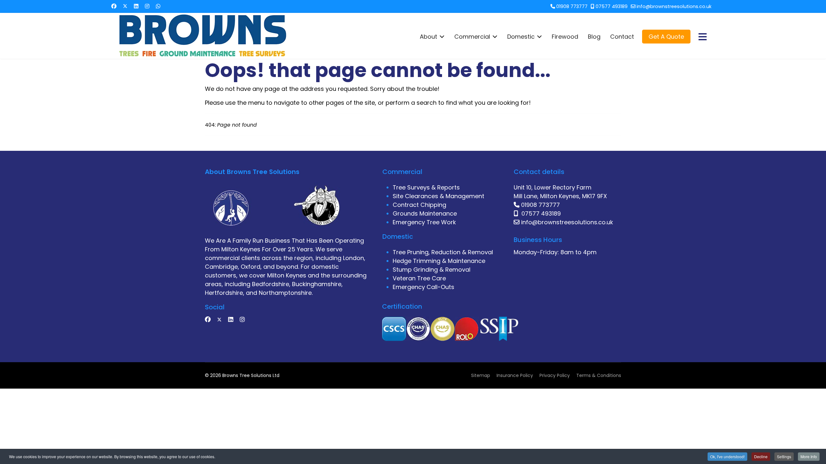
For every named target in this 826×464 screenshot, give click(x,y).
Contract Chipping (419, 205)
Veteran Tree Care (419, 278)
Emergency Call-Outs (423, 287)
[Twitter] (125, 6)
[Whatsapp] (158, 6)
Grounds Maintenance (425, 213)
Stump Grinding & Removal (431, 270)
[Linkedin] (136, 6)
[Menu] (703, 37)
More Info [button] (809, 456)
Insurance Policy (515, 375)
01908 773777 (572, 6)
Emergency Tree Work (424, 222)
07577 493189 (612, 6)
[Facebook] (113, 6)
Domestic (521, 37)
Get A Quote (666, 37)
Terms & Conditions (598, 375)
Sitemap (480, 375)
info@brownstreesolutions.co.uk (674, 6)
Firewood (565, 37)
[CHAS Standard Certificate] (418, 328)
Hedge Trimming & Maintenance (439, 261)
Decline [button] (761, 456)
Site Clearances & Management (438, 196)
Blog (594, 37)
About (428, 37)
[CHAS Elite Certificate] (442, 328)
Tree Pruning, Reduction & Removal (443, 252)
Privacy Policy (554, 375)
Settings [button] (784, 456)
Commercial (472, 37)
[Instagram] (147, 6)
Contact (622, 37)
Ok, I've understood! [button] (727, 456)
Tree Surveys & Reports (426, 187)
